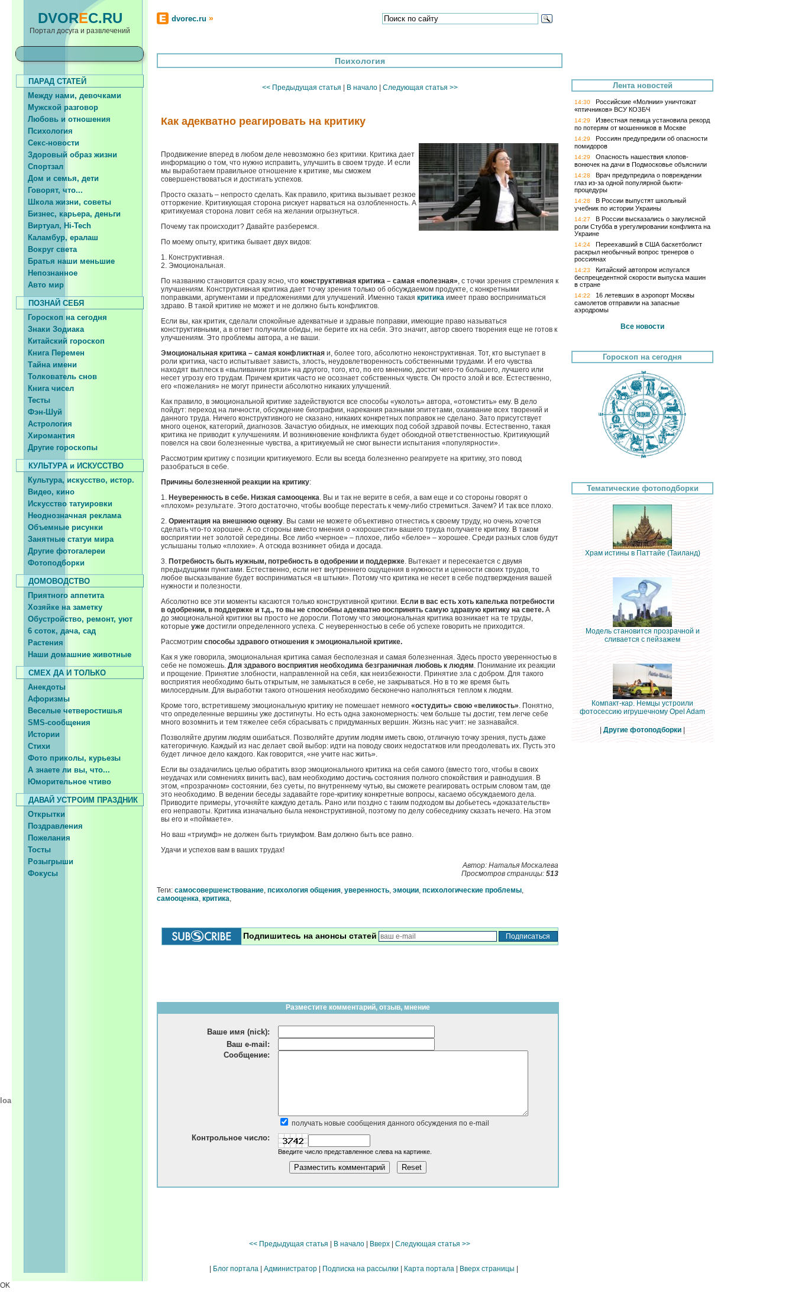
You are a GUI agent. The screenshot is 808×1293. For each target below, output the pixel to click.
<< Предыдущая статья (301, 87)
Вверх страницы (487, 1269)
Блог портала (235, 1269)
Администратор (290, 1269)
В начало (362, 87)
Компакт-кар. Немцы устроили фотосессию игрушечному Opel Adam (642, 707)
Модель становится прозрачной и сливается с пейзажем (643, 635)
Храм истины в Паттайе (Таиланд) (642, 553)
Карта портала (429, 1269)
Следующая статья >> (420, 87)
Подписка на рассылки (360, 1269)
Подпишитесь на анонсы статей (310, 935)
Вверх (380, 1244)
